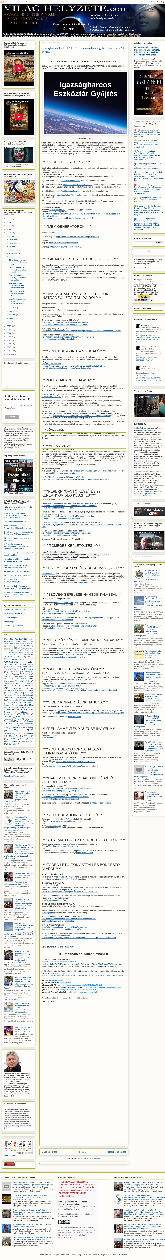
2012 (9, 351)
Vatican (23, 739)
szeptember (14, 250)
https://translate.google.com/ (79, 679)
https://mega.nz (48, 574)
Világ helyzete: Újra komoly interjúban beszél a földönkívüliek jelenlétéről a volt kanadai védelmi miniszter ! (148, 378)
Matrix (10, 703)
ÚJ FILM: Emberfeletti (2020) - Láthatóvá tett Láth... (17, 277)
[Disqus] (84, 1041)
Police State (22, 716)
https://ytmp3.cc (74, 717)
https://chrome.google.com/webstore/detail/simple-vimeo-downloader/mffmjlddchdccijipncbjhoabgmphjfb (66, 928)
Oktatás (24, 712)
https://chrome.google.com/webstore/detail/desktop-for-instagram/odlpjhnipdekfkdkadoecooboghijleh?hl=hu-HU (65, 323)
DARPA (30, 665)
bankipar (24, 741)
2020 (9, 236)
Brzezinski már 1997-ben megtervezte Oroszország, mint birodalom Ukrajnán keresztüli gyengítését (147, 51)
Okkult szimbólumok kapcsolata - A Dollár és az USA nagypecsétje (18, 533)
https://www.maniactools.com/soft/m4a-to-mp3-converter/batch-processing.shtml (90, 713)
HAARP (28, 681)
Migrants (19, 705)
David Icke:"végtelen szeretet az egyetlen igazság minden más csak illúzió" (18, 594)
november (13, 243)
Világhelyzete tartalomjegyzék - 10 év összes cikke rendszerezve (18, 508)
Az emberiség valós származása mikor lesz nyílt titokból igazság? (153, 654)
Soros (19, 721)
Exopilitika (26, 674)
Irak (5, 691)
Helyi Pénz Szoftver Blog (14, 613)
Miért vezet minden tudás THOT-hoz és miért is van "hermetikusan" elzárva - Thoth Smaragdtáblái (147, 630)
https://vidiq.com (54, 826)
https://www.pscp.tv (84, 853)
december (13, 239)
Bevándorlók (14, 650)
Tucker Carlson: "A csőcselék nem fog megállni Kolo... (17, 270)
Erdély (6, 674)
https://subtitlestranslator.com (68, 191)
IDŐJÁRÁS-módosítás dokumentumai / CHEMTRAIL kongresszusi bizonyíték (16, 546)
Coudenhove (8, 665)
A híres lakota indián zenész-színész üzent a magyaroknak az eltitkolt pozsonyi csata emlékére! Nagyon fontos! (18, 982)
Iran (12, 691)
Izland (27, 693)
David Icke (11, 667)
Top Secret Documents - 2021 (16, 522)
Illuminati (29, 685)
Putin (19, 719)
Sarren (143, 347)
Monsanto (18, 707)
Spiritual (30, 721)
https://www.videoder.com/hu (54, 900)
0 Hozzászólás (66, 998)
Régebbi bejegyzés (117, 1152)
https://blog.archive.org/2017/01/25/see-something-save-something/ (81, 416)
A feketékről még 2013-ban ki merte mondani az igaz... (17, 285)
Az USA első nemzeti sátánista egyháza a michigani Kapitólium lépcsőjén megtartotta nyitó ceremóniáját (154, 746)
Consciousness (18, 659)
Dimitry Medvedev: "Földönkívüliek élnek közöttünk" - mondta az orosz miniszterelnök (153, 677)
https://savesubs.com (70, 181)
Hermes (28, 683)
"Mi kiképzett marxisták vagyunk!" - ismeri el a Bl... (18, 262)
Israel (21, 691)
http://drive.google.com (63, 603)
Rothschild (8, 721)
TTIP (6, 728)
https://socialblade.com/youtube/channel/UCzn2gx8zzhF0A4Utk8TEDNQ (75, 366)
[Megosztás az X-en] (81, 998)
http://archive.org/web (51, 397)
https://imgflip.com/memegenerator (63, 243)
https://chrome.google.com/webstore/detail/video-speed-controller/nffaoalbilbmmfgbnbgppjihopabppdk (65, 798)
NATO (6, 710)
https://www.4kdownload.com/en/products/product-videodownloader (70, 892)
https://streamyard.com (63, 846)
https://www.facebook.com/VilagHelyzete (104, 987)
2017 (9, 333)
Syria (10, 723)
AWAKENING (21, 639)
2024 (9, 222)
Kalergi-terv (8, 695)
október (12, 246)
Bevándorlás (28, 648)
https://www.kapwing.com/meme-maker (66, 247)
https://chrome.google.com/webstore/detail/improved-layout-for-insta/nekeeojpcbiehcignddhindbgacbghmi (68, 338)
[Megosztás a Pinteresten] (86, 998)
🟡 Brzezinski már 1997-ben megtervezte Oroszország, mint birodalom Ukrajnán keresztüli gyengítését (147, 143)
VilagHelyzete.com (56, 980)
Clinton (19, 657)
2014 (9, 344)
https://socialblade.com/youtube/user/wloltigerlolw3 (70, 368)
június (11, 308)
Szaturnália (8, 725)
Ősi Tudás (12, 744)
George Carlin (25, 676)
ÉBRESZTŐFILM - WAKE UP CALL (18, 572)
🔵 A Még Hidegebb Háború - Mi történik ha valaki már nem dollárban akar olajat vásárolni (147, 166)
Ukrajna (12, 739)
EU (18, 669)
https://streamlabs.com (62, 851)
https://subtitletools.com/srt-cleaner (77, 185)
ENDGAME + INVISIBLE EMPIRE (17, 576)
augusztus (13, 253)
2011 (9, 354)
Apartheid (13, 644)
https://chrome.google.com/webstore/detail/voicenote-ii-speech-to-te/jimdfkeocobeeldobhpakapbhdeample (69, 612)
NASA (27, 707)
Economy (28, 669)
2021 (9, 233)
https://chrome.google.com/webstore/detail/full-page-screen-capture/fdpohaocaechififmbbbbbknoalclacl (67, 534)
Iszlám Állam (13, 693)
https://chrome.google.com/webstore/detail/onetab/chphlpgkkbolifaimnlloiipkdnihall (76, 479)
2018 (9, 330)
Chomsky (26, 654)
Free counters (10, 1156)
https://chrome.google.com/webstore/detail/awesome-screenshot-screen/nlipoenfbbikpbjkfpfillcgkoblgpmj (69, 507)
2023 (9, 226)
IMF (12, 686)
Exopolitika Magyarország (14, 776)
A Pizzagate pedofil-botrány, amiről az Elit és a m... (17, 293)
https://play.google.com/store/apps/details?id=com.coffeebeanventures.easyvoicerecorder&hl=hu (64, 687)
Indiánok (27, 688)
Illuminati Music (15, 688)
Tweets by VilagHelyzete (144, 557)
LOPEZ (144, 367)
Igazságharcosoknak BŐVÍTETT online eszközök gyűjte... (17, 301)
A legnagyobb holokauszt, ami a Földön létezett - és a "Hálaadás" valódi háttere (153, 796)
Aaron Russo (9, 641)
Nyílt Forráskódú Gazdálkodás (16, 609)
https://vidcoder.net (57, 210)
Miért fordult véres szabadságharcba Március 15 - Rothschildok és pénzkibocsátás (22, 1007)
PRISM (26, 714)
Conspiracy (11, 661)
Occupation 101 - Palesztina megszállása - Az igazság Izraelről (18, 587)
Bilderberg (29, 650)
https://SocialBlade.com (51, 364)
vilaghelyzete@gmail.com (149, 491)
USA (31, 736)
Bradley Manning (15, 652)
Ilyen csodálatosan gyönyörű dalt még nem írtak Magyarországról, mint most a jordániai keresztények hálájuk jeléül (18, 956)
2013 (9, 347)
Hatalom (16, 683)
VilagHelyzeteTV (64, 983)
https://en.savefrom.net (63, 877)
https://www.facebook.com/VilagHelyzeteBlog (80, 990)
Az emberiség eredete (13, 646)
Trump (30, 728)
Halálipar (7, 683)
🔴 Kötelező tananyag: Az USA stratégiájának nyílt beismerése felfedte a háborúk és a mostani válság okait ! (147, 133)
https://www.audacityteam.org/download (100, 690)
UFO (21, 736)
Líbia (14, 697)
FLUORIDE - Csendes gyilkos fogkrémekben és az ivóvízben (16, 566)
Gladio (6, 679)
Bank (18, 648)
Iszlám (30, 691)
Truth (17, 730)
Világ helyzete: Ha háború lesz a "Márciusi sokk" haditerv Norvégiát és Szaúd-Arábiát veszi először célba (148, 337)
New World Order (20, 709)
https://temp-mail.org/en (79, 582)
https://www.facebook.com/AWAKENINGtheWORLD (81, 985)
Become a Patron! (141, 268)
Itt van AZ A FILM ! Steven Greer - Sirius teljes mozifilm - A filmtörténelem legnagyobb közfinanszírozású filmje (30, 1197)
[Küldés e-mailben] (76, 998)
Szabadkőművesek (23, 723)
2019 (9, 326)
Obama (7, 712)
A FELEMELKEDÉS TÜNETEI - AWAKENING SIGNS (16, 581)
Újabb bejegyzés (49, 1152)
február (12, 318)
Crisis (20, 665)
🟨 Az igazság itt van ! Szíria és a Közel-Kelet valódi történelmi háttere (147, 200)
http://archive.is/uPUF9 (84, 218)
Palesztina (8, 717)
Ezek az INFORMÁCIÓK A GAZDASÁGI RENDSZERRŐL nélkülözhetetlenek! (16, 515)
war (31, 741)
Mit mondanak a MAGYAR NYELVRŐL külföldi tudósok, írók (17, 527)
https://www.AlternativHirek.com (88, 992)
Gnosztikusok (9, 681)
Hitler (6, 686)
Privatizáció (8, 719)
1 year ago (148, 360)
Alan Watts (22, 641)
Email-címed (11, 408)
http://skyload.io (48, 913)
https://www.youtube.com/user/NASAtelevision (75, 762)
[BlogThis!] (79, 998)
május (12, 311)
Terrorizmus (17, 728)
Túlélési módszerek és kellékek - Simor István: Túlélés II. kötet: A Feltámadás (154, 697)
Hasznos (50, 1001)
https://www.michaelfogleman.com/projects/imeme (77, 237)
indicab (144, 325)
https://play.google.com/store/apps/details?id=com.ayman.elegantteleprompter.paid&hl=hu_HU (68, 656)
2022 (9, 229)
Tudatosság (9, 733)
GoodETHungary (11, 618)
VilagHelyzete (65, 946)
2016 (9, 337)
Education (13, 672)
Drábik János (27, 667)
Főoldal (82, 1152)
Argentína (23, 643)
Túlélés (11, 736)
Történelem (28, 733)
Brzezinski (29, 652)
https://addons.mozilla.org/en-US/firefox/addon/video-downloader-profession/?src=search (79, 938)
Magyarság (13, 700)
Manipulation (28, 700)
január (12, 322)
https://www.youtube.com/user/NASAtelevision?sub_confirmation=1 (70, 766)
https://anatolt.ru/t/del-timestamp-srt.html (73, 195)
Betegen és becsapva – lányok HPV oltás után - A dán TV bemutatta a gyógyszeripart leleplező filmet (18, 796)
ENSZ (10, 669)
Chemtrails (12, 654)
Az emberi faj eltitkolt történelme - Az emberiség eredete (17, 560)
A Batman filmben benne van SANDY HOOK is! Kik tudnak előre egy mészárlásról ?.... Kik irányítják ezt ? (148, 721)
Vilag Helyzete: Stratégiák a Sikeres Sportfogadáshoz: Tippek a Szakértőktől (147, 358)
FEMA (13, 676)
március (12, 315)
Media (19, 702)
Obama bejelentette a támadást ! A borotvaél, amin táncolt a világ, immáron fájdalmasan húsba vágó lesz (148, 771)
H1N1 (20, 681)
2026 (9, 219)
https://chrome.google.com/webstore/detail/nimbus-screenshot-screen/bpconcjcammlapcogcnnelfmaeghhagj (68, 517)
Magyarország (26, 697)
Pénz (27, 719)
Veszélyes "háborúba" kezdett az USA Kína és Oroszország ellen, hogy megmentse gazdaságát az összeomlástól (32, 1212)
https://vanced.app (49, 737)
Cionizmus (8, 657)
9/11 (6, 639)
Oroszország (9, 714)
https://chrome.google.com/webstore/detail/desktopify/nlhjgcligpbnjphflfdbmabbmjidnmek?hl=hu (81, 331)
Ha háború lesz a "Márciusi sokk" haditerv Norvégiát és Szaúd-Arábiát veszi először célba (23, 903)
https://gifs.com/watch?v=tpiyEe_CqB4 (58, 269)
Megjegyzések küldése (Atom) (89, 1158)
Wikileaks (15, 741)
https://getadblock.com (101, 803)
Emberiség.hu (9, 622)
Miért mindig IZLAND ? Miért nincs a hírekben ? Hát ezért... (24, 1029)
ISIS (18, 686)
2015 (9, 340)
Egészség (26, 672)
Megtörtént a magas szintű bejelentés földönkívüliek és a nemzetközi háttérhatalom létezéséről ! (148, 576)
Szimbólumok (23, 725)
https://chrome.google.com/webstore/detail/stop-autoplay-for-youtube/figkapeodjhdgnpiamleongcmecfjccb (67, 789)
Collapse (30, 657)
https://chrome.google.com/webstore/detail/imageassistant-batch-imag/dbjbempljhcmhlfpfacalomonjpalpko (69, 558)
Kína (19, 695)
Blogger (124, 1255)
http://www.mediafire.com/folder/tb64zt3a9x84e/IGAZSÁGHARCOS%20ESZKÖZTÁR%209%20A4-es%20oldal (83, 976)
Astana (31, 643)
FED (5, 676)
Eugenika (15, 674)
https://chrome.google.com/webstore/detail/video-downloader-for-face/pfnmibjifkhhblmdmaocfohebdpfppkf (69, 920)
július (11, 257)
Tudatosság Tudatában (13, 626)
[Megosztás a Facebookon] (84, 998)
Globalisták (20, 678)
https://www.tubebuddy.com (64, 821)
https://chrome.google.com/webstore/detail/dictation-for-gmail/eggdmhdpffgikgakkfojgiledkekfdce (69, 627)
